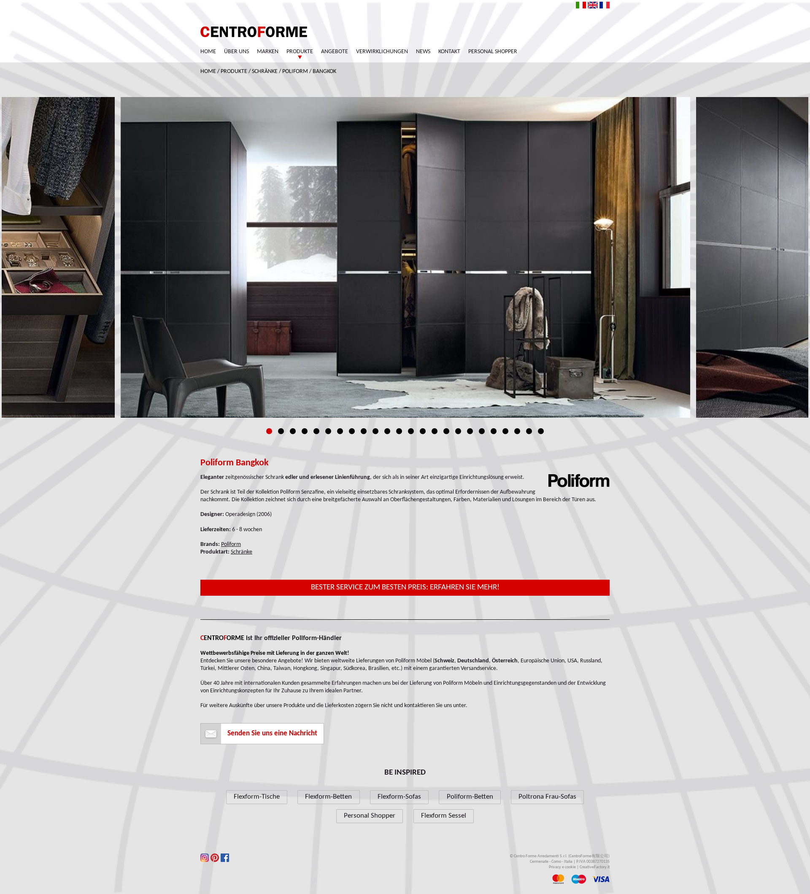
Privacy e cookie (562, 867)
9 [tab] (364, 431)
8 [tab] (352, 431)
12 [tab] (399, 431)
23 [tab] (529, 431)
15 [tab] (434, 431)
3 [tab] (293, 431)
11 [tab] (387, 431)
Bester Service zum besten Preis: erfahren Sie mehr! (405, 587)
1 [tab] (269, 431)
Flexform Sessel (443, 815)
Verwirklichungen (382, 52)
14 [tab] (423, 431)
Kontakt (449, 52)
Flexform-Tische (257, 796)
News (423, 52)
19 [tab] (482, 431)
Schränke (265, 71)
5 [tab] (316, 431)
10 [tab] (375, 431)
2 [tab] (281, 431)
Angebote (334, 52)
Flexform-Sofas (399, 796)
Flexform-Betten (328, 796)
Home (208, 52)
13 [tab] (411, 431)
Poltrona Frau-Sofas (547, 796)
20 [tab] (494, 431)
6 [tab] (328, 431)
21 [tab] (505, 431)
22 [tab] (517, 431)
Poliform (295, 71)
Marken (267, 52)
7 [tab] (340, 431)
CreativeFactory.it (595, 867)
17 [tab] (458, 431)
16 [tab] (446, 431)
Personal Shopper (492, 52)
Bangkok (324, 71)
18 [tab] (470, 431)
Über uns (236, 52)
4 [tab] (305, 431)
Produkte (299, 52)
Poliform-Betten (470, 796)
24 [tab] (541, 431)
